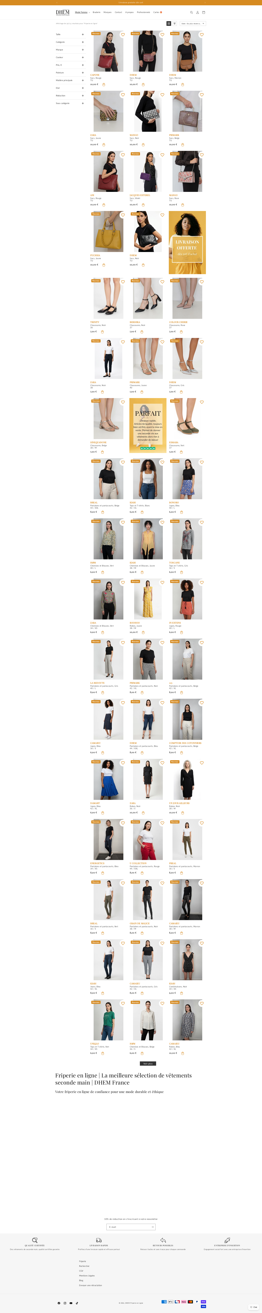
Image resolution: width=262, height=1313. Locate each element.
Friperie (82, 1261)
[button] (82, 12)
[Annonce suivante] (205, 2)
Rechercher (84, 1266)
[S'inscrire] (152, 1227)
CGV (81, 1271)
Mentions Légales (87, 1275)
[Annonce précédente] (57, 2)
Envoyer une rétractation (90, 1285)
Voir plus (148, 1063)
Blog (81, 1280)
